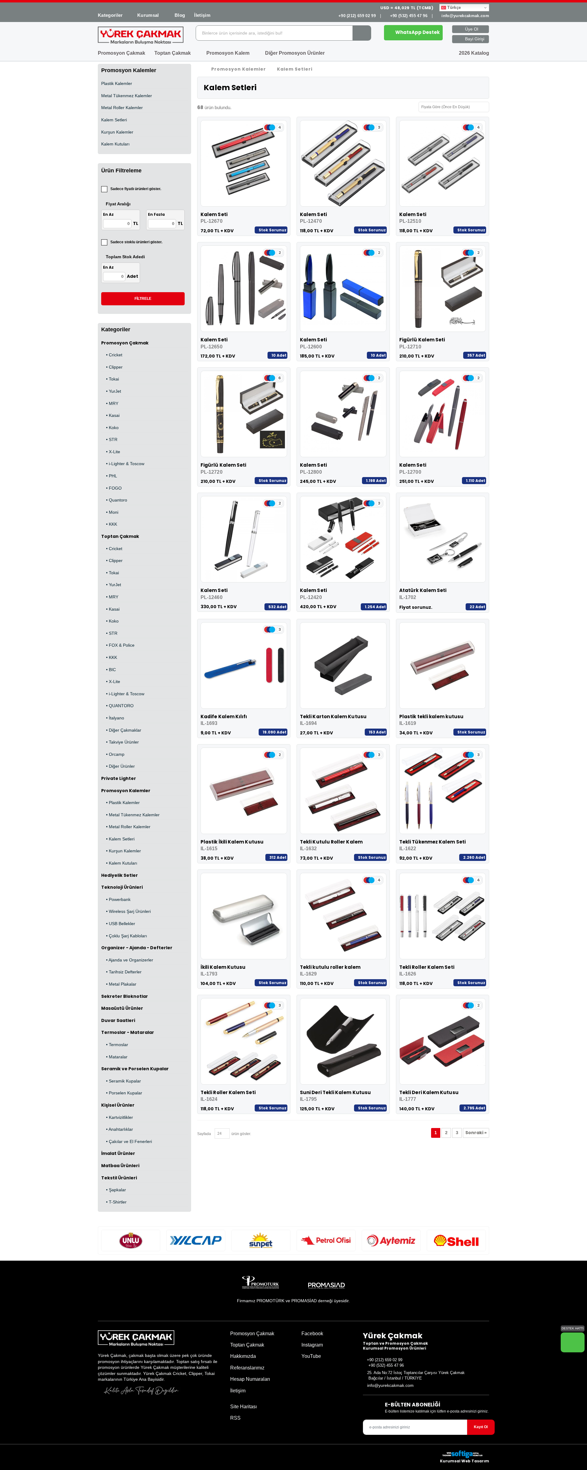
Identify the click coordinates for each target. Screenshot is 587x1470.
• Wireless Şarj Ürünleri (126, 911)
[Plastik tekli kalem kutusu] (442, 665)
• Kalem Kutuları (119, 863)
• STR (109, 439)
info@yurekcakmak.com (465, 15)
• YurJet (111, 391)
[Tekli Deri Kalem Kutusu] (442, 1041)
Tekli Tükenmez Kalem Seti (432, 842)
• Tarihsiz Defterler (121, 971)
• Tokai (110, 379)
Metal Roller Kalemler (122, 107)
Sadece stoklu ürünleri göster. (136, 242)
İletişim (202, 15)
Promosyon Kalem (228, 53)
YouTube (310, 1356)
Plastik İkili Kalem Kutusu (232, 842)
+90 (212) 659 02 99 (357, 15)
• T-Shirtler (114, 1202)
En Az (108, 214)
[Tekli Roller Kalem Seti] (442, 916)
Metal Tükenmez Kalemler (126, 95)
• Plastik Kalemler (120, 802)
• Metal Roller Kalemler (125, 826)
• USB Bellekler (118, 923)
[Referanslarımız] (130, 1240)
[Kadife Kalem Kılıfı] (244, 665)
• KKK (109, 524)
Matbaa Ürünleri (120, 1166)
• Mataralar (114, 1056)
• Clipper (112, 367)
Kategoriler (110, 15)
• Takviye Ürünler (120, 742)
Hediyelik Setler (119, 875)
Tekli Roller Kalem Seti (426, 967)
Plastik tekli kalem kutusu (431, 716)
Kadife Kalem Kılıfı (224, 716)
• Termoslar (114, 1044)
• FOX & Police (118, 645)
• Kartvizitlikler (117, 1117)
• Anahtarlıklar (117, 1129)
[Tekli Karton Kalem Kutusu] (343, 665)
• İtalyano (112, 717)
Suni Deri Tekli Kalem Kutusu (335, 1092)
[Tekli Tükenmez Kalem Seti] (442, 791)
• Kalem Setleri (118, 838)
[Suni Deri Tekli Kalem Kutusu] (343, 1041)
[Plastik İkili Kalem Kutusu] (244, 791)
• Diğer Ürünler (118, 766)
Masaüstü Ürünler (122, 1008)
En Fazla (156, 214)
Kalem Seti (214, 214)
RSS (235, 1417)
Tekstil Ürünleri (119, 1178)
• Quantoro (114, 500)
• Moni (109, 512)
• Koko (110, 427)
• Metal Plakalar (118, 984)
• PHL (109, 475)
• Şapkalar (113, 1189)
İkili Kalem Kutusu (223, 967)
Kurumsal (148, 15)
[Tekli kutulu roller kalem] (343, 916)
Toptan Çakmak (173, 53)
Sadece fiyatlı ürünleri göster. (135, 189)
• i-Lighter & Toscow (122, 463)
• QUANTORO (117, 705)
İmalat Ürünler (118, 1153)
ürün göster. (240, 1134)
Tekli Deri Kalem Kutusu (429, 1092)
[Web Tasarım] (464, 1454)
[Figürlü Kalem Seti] (442, 288)
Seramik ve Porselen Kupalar (135, 1069)
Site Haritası (243, 1406)
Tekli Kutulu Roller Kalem (331, 842)
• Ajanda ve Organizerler (127, 959)
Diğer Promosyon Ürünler (295, 53)
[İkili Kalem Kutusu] (244, 916)
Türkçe (453, 7)
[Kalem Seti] (244, 163)
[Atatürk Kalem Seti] (442, 539)
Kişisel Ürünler (118, 1105)
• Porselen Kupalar (121, 1092)
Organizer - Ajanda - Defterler (136, 948)
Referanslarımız (247, 1367)
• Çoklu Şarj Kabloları (124, 935)
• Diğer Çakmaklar (121, 730)
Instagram (311, 1344)
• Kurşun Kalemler (121, 850)
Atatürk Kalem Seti (422, 590)
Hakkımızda (243, 1356)
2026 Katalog (473, 53)
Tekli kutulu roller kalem (330, 967)
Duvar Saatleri (118, 1020)
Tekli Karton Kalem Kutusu (333, 716)
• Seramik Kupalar (121, 1081)
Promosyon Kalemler (125, 791)
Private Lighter (118, 778)
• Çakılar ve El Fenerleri (126, 1141)
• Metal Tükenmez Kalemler (130, 814)
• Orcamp (112, 754)
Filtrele (143, 298)
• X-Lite (110, 451)
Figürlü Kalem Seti (422, 339)
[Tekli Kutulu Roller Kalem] (343, 791)
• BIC (108, 669)
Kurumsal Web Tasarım (464, 1461)
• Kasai (110, 415)
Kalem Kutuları (115, 143)
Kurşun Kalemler (117, 132)
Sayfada (204, 1134)
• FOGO (111, 488)
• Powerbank (116, 899)
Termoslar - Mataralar (127, 1032)
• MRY (109, 403)
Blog (180, 15)
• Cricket (111, 354)
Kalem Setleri (114, 119)
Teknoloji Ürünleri (122, 887)
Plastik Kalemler (116, 83)
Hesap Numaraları (250, 1379)
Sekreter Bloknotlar (124, 996)
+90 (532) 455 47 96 (409, 15)
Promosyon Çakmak (121, 53)
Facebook (311, 1333)
